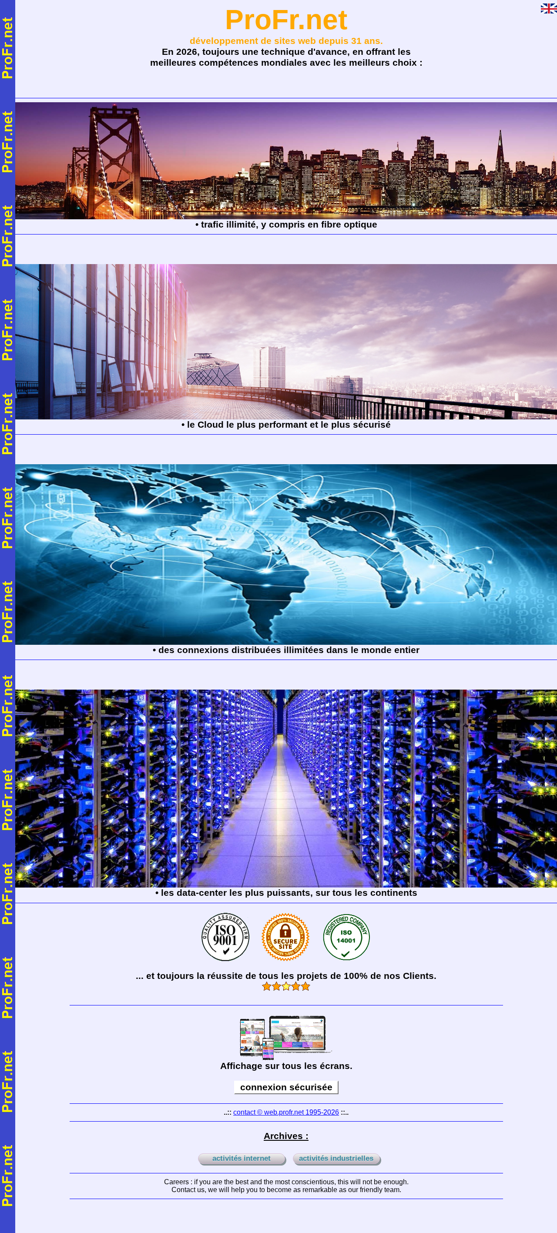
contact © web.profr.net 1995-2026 (286, 1112)
